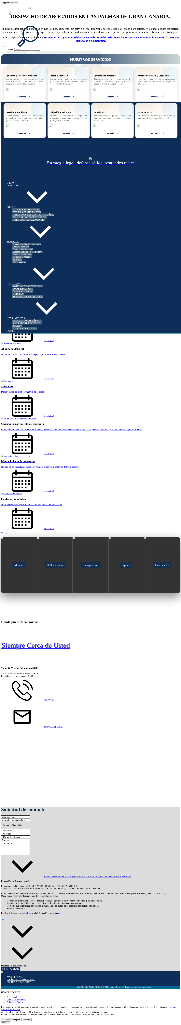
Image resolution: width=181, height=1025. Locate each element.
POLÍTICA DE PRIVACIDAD (21, 979)
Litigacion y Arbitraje (71, 37)
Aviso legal (12, 997)
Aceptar (5, 1020)
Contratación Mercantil (22, 249)
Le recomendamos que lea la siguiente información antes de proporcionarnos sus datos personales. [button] (87, 876)
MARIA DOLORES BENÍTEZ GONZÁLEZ (33, 215)
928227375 (49, 700)
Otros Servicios (19, 262)
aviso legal (26, 913)
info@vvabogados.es (53, 726)
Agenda (126, 565)
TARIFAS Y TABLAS (22, 291)
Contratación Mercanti (152, 37)
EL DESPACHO (14, 185)
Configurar (15, 1020)
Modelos (19, 565)
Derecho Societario (125, 37)
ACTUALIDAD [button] (15, 284)
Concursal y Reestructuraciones (26, 244)
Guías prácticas (90, 565)
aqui (59, 913)
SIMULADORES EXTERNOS (27, 323)
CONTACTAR (10, 968)
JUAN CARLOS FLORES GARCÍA (29, 217)
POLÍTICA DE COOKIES (19, 982)
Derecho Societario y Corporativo (27, 252)
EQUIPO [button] (11, 207)
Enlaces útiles (162, 565)
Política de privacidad (16, 999)
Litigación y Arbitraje (22, 257)
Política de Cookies (15, 1002)
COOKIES (5, 1022)
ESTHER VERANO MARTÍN (26, 212)
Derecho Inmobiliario (22, 254)
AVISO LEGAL (14, 977)
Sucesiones (17, 259)
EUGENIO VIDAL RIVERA (26, 209)
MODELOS (18, 294)
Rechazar (26, 1020)
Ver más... (23, 97)
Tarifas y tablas (55, 565)
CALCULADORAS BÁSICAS (27, 321)
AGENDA (17, 326)
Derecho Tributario (20, 246)
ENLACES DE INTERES (24, 328)
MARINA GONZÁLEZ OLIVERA (28, 220)
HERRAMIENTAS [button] (16, 318)
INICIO (10, 183)
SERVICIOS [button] (13, 241)
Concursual (98, 40)
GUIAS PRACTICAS (22, 289)
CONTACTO (13, 331)
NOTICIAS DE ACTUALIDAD (27, 286)
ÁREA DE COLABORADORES (27, 296)
